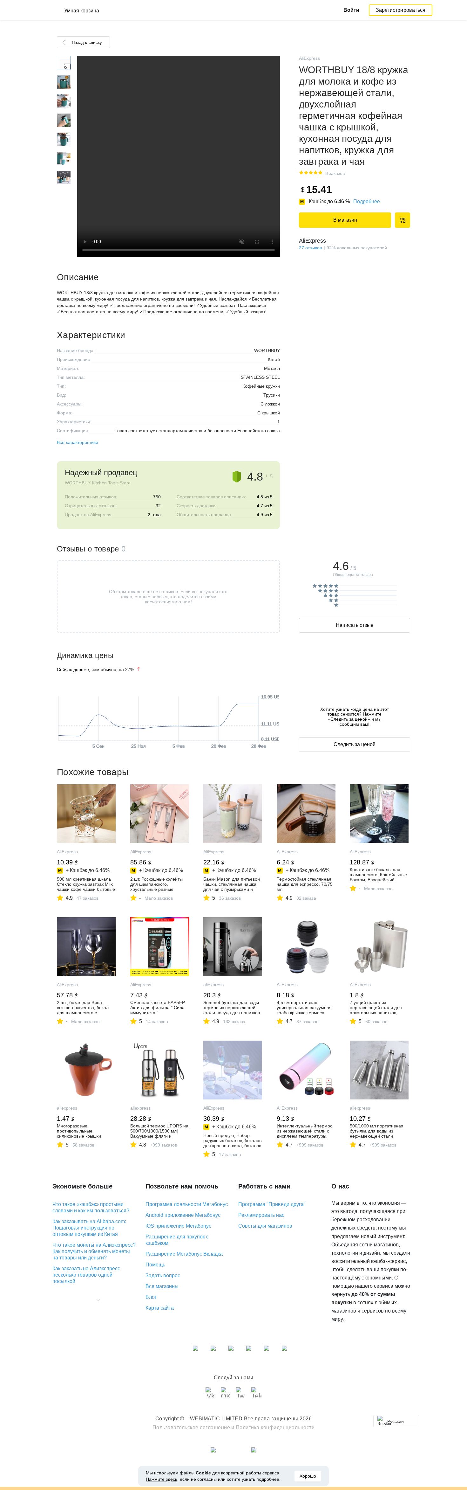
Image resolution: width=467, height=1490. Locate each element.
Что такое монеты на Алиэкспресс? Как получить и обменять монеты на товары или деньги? (94, 1251)
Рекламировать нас (261, 1215)
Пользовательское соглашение (191, 1427)
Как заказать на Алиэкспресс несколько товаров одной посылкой (86, 1275)
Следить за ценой (355, 744)
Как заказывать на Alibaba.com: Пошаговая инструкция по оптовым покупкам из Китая (89, 1228)
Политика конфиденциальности (275, 1427)
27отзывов (310, 247)
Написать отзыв (355, 625)
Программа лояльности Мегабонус (187, 1204)
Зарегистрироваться (401, 10)
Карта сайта (160, 1308)
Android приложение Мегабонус (183, 1215)
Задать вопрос (163, 1275)
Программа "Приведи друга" (272, 1204)
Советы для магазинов (265, 1226)
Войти (351, 10)
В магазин (345, 220)
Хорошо (308, 1476)
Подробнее (366, 201)
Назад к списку (87, 42)
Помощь (155, 1264)
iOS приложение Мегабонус (178, 1226)
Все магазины (162, 1286)
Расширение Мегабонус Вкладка (184, 1254)
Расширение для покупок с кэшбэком (177, 1240)
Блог (151, 1297)
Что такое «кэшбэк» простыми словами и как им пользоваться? (90, 1207)
